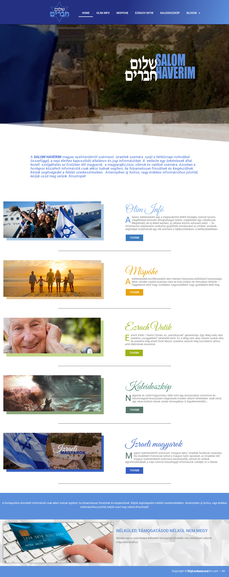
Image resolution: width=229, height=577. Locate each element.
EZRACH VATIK (144, 13)
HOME (86, 13)
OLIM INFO (103, 13)
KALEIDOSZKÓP (170, 13)
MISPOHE (122, 13)
